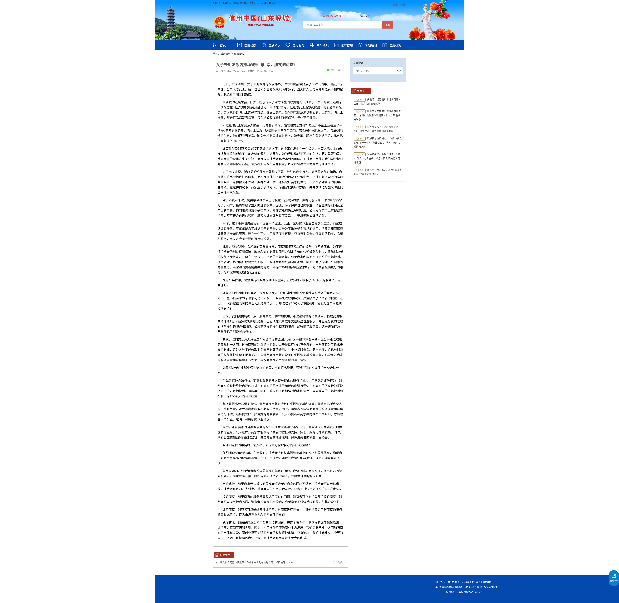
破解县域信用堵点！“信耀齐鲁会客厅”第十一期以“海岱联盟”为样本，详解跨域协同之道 (378, 142)
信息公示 (274, 45)
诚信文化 (239, 53)
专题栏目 (371, 45)
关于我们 (476, 582)
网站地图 (486, 582)
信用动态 (250, 45)
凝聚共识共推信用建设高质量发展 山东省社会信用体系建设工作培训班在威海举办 (377, 115)
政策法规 (323, 45)
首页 (223, 45)
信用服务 (298, 45)
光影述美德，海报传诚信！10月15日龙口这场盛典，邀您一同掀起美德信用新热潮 (377, 158)
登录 (395, 4)
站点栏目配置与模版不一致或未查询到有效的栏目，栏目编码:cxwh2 (256, 562)
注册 (402, 4)
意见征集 (614, 581)
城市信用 (347, 45)
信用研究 (395, 45)
